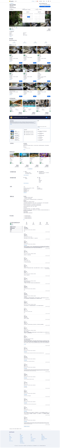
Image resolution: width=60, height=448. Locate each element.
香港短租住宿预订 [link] (21, 437)
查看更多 (11, 124)
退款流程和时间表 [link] (43, 437)
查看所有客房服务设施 (26, 183)
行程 (46, 1)
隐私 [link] (31, 435)
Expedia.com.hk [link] (11, 428)
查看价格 (21, 96)
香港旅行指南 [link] (21, 435)
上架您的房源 (40, 1)
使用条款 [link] (31, 437)
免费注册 (49, 117)
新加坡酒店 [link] (18, 428)
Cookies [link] (31, 436)
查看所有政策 (25, 192)
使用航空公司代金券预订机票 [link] (44, 438)
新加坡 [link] (15, 428)
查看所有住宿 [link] (11, 3)
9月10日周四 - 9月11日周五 (27, 9)
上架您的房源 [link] (10, 437)
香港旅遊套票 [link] (21, 438)
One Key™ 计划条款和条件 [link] (33, 438)
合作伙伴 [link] (10, 438)
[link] (44, 9)
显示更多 (25, 344)
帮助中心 (44, 1)
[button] (25, 15)
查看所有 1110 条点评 (26, 426)
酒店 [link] (13, 428)
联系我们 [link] (42, 435)
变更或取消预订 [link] (42, 436)
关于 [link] (9, 435)
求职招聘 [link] (10, 436)
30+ (49, 25)
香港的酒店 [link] (21, 436)
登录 (50, 1)
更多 (23, 219)
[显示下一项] (50, 107)
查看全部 (11, 36)
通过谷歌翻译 (25, 245)
